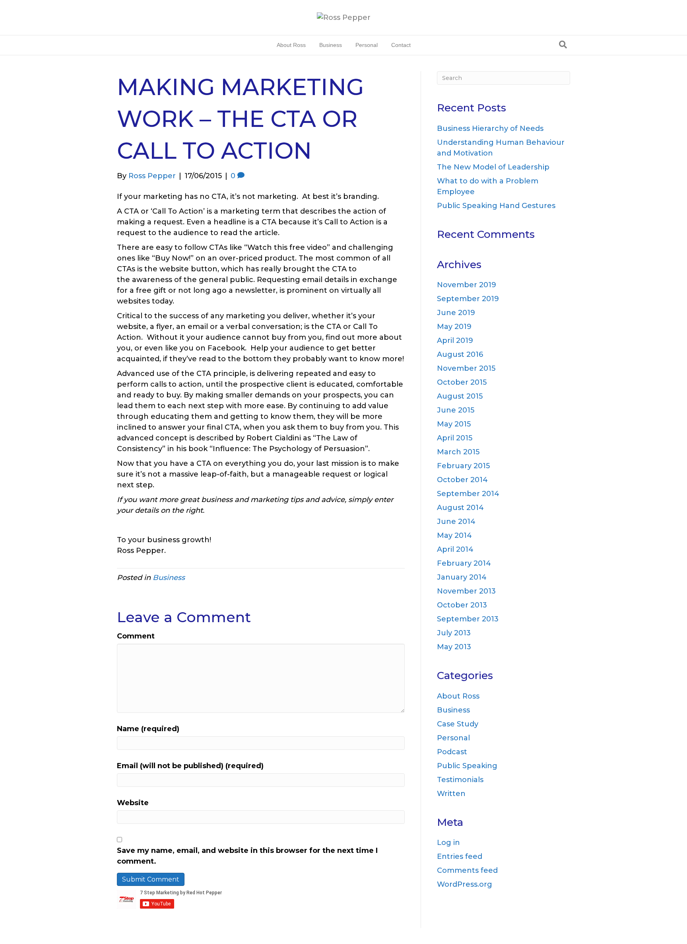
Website (133, 802)
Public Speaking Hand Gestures (496, 205)
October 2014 (462, 479)
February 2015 (463, 465)
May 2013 (454, 646)
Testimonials (460, 779)
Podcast (452, 751)
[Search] (563, 44)
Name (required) (148, 728)
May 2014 (454, 535)
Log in (448, 842)
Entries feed (459, 856)
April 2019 (455, 340)
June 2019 (456, 312)
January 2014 (462, 577)
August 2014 (460, 507)
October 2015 (462, 382)
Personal (366, 45)
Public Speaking (467, 765)
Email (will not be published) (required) (190, 765)
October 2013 (462, 605)
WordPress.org (464, 884)
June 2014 (456, 521)
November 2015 (466, 368)
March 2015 (458, 452)
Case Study (457, 724)
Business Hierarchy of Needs (490, 128)
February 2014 (464, 563)
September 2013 (468, 619)
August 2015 (460, 396)
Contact (401, 45)
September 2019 (468, 298)
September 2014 (468, 493)
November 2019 (466, 284)
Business (330, 45)
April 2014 (455, 549)
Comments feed (467, 870)
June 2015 (455, 410)
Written (451, 793)
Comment (136, 636)
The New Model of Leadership (493, 167)
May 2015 (454, 424)
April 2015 (454, 438)
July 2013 (454, 633)
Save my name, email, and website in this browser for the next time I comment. (247, 856)
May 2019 (454, 326)
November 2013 (466, 591)
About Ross (291, 45)
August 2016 (460, 354)
